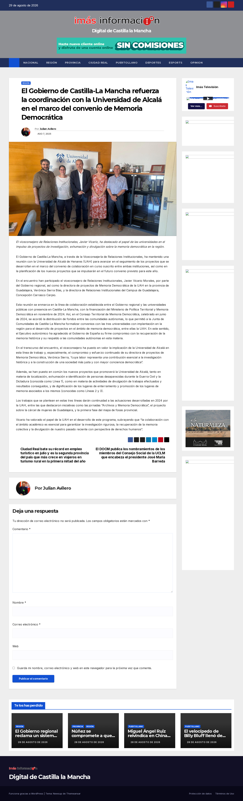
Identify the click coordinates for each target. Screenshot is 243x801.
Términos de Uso (224, 793)
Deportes (153, 62)
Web (15, 646)
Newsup (57, 793)
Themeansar (73, 793)
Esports (176, 62)
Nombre (19, 602)
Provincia (73, 62)
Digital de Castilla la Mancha (121, 30)
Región (51, 62)
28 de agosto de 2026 (33, 742)
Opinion (196, 62)
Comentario (21, 529)
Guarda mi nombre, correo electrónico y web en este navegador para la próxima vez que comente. (84, 668)
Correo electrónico (26, 624)
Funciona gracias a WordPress (26, 793)
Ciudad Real (98, 62)
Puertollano (127, 62)
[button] (232, 62)
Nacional (30, 62)
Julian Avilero (48, 128)
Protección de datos (200, 793)
